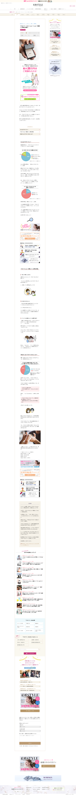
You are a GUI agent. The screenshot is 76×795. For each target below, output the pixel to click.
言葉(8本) (36, 626)
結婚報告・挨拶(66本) (35, 639)
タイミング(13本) (20, 623)
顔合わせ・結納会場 (36, 789)
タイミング (33, 603)
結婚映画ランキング (45, 789)
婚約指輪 (22, 14)
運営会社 (24, 794)
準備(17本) (28, 623)
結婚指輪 (28, 14)
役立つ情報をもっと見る (30, 710)
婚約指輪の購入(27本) (20, 644)
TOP (12, 14)
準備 (31, 23)
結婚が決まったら (17, 14)
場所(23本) (28, 626)
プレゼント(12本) (20, 630)
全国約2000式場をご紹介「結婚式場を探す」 (27, 690)
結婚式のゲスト (53, 14)
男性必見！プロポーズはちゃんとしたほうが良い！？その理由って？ (32, 576)
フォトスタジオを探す (36, 787)
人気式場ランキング (43, 14)
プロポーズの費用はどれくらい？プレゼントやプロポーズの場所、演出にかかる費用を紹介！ (32, 564)
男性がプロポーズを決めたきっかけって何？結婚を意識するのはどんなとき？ (32, 594)
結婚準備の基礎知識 (45, 787)
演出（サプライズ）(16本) (20, 627)
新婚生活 (64, 14)
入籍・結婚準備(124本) (21, 639)
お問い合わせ (28, 794)
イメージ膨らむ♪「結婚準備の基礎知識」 (27, 686)
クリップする (23, 29)
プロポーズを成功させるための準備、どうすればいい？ (32, 558)
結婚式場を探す (29, 787)
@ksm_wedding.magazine (58, 789)
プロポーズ (27, 23)
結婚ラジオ (28, 789)
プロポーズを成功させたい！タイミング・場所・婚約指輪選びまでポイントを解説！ (32, 588)
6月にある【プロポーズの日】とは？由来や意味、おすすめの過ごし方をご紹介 (32, 612)
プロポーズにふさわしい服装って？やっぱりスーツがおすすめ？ (32, 582)
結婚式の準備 (48, 14)
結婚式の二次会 (59, 14)
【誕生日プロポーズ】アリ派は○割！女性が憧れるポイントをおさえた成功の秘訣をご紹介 (32, 606)
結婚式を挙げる (38, 14)
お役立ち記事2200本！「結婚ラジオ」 (55, 42)
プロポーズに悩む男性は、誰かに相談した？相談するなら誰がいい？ (32, 570)
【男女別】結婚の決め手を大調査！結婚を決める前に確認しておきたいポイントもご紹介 (32, 600)
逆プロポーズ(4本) (29, 630)
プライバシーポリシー (18, 794)
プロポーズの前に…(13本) (38, 630)
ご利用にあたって (11, 794)
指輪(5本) (36, 623)
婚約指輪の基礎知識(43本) (36, 642)
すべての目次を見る (30, 653)
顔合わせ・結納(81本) (20, 642)
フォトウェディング (33, 14)
